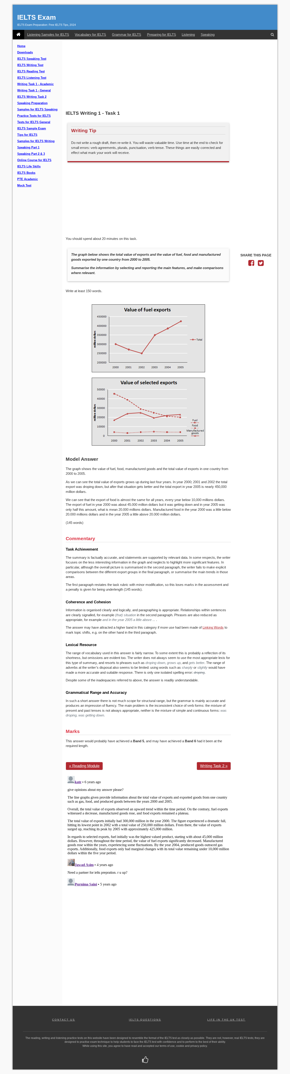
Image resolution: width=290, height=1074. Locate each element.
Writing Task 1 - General (34, 90)
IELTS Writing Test (30, 65)
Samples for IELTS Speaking (37, 109)
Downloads (25, 52)
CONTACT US (63, 1019)
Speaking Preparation (32, 103)
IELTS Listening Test (31, 77)
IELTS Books (26, 172)
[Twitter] (261, 264)
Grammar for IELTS (126, 34)
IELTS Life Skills (29, 166)
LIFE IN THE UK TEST (226, 1019)
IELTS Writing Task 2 (31, 96)
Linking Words (213, 627)
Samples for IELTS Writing (36, 141)
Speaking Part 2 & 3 (31, 153)
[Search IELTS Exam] (272, 34)
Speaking (208, 34)
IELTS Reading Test (31, 71)
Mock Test (24, 185)
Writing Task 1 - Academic (35, 84)
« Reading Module (84, 766)
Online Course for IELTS (34, 160)
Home (21, 46)
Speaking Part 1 (28, 147)
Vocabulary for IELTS (90, 34)
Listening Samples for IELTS (48, 34)
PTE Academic (27, 179)
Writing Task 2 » (213, 766)
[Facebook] (251, 264)
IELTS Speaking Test (31, 58)
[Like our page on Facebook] (145, 1060)
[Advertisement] (170, 75)
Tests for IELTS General (33, 122)
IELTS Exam (36, 17)
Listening (188, 34)
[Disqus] (148, 830)
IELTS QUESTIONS (145, 1019)
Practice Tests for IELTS (34, 115)
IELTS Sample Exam (31, 128)
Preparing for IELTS (161, 34)
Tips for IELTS (27, 134)
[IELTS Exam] (18, 34)
